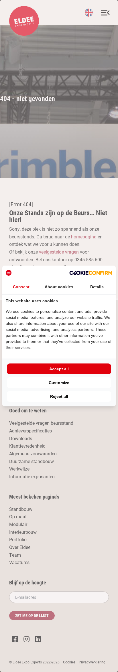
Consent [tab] (21, 286)
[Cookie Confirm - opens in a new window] (90, 273)
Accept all (59, 369)
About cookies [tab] (59, 286)
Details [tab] (97, 286)
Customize (59, 382)
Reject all (59, 396)
